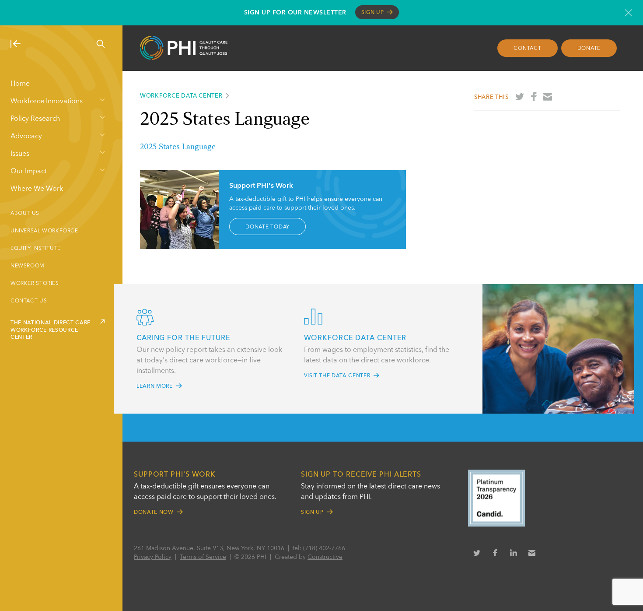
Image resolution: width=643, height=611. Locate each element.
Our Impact (28, 171)
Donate (589, 48)
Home (20, 84)
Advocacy (26, 136)
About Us (24, 213)
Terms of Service (203, 557)
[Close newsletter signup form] (628, 13)
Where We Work (36, 189)
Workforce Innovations (46, 101)
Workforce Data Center (181, 96)
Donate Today (267, 226)
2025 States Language (178, 147)
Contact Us (28, 301)
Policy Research (35, 119)
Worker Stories (34, 283)
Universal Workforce (44, 231)
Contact (527, 48)
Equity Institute (35, 248)
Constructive (325, 557)
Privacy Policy (152, 557)
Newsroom (27, 266)
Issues (19, 154)
